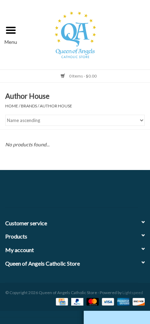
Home (11, 105)
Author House (56, 105)
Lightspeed (132, 292)
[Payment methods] (60, 301)
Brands (29, 105)
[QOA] (86, 34)
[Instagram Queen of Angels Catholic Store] (99, 191)
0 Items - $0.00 (82, 76)
